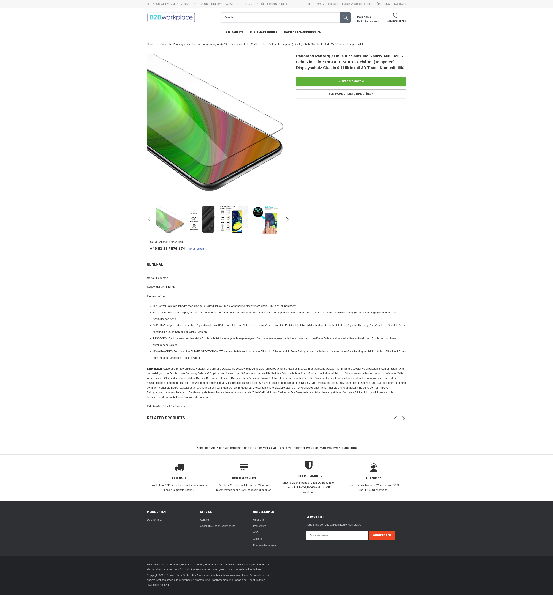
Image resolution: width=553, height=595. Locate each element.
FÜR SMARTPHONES (264, 32)
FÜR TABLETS (234, 32)
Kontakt (204, 519)
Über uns (258, 519)
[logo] (171, 17)
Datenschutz (154, 519)
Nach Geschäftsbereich (302, 32)
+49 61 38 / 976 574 (167, 248)
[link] (170, 219)
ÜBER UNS (383, 4)
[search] (280, 17)
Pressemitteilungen (264, 545)
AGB (256, 532)
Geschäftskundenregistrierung (217, 525)
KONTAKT (400, 4)
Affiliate (257, 538)
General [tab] (155, 264)
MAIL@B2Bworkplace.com (357, 4)
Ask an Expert (196, 248)
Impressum (259, 525)
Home (150, 44)
